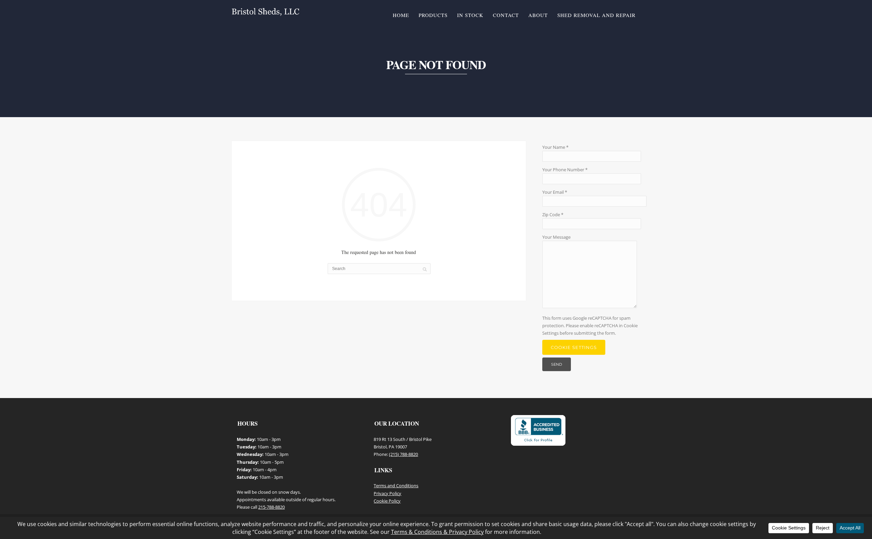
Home (401, 15)
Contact (506, 15)
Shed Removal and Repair (596, 15)
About (538, 15)
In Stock (470, 15)
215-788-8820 (271, 507)
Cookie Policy (387, 501)
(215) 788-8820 (403, 454)
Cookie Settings (574, 347)
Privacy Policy (387, 493)
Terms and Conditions (396, 485)
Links (383, 470)
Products (433, 15)
